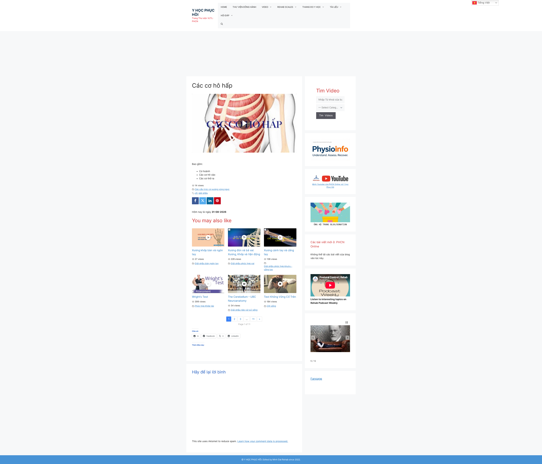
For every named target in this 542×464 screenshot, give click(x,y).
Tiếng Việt (483, 2)
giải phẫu (203, 193)
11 (253, 319)
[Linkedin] (210, 200)
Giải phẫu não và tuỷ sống (244, 310)
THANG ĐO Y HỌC (311, 7)
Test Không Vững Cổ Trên (280, 296)
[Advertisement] (271, 52)
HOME (224, 7)
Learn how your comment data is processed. (262, 441)
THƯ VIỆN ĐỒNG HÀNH (244, 7)
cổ (196, 193)
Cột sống (271, 306)
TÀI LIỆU (334, 7)
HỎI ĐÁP (225, 15)
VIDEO (265, 7)
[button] (313, 338)
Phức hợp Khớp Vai (204, 306)
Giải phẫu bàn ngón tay (207, 263)
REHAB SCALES (285, 7)
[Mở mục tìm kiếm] (222, 24)
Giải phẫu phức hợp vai (242, 263)
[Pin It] (217, 200)
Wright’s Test (200, 296)
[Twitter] (202, 200)
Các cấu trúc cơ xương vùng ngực (212, 189)
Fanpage (316, 378)
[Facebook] (195, 200)
